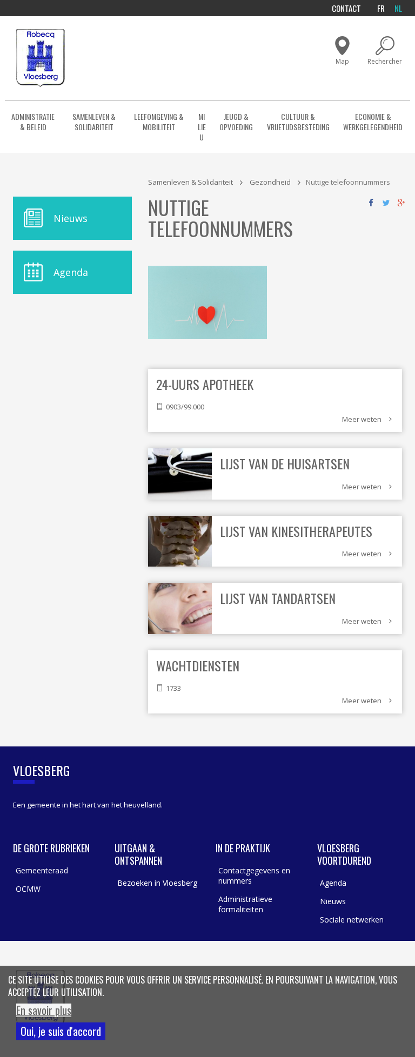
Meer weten (361, 419)
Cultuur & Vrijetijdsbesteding (298, 121)
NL (398, 8)
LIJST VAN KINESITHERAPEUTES (296, 531)
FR (381, 8)
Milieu (202, 127)
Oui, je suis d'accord (61, 1031)
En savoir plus (43, 1010)
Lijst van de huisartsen (285, 463)
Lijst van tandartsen (278, 598)
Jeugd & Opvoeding (236, 121)
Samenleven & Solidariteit (94, 121)
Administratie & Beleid (33, 121)
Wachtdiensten (197, 665)
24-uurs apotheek (204, 384)
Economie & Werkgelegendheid (373, 121)
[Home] (40, 58)
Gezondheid (270, 182)
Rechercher (384, 61)
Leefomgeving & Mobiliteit (159, 121)
